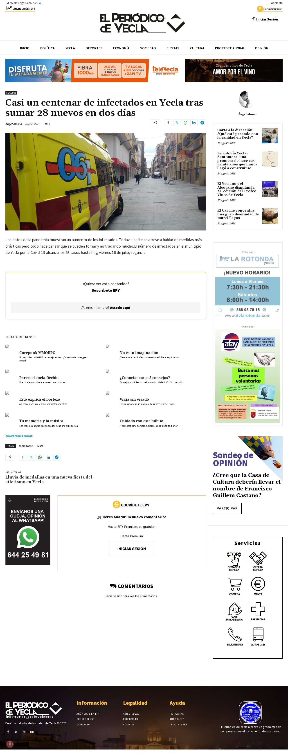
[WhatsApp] (185, 122)
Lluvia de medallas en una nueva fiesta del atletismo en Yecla (48, 480)
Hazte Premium (131, 536)
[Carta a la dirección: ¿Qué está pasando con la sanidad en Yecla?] (270, 135)
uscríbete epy (272, 9)
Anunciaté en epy (24, 8)
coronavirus (25, 445)
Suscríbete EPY (106, 290)
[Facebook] (168, 122)
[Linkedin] (194, 122)
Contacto (277, 3)
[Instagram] (24, 732)
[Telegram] (202, 122)
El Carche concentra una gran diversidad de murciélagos (238, 214)
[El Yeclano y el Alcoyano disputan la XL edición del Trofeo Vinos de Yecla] (270, 189)
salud (40, 445)
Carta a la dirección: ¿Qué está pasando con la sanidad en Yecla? (237, 134)
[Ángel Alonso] (248, 99)
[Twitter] (176, 122)
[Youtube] (32, 732)
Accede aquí (120, 307)
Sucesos (11, 92)
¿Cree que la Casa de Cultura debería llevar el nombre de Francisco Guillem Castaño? (247, 485)
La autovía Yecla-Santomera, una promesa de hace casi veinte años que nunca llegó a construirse (237, 160)
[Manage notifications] (10, 744)
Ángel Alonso (13, 124)
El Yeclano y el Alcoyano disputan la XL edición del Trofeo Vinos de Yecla (236, 189)
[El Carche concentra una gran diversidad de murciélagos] (270, 216)
